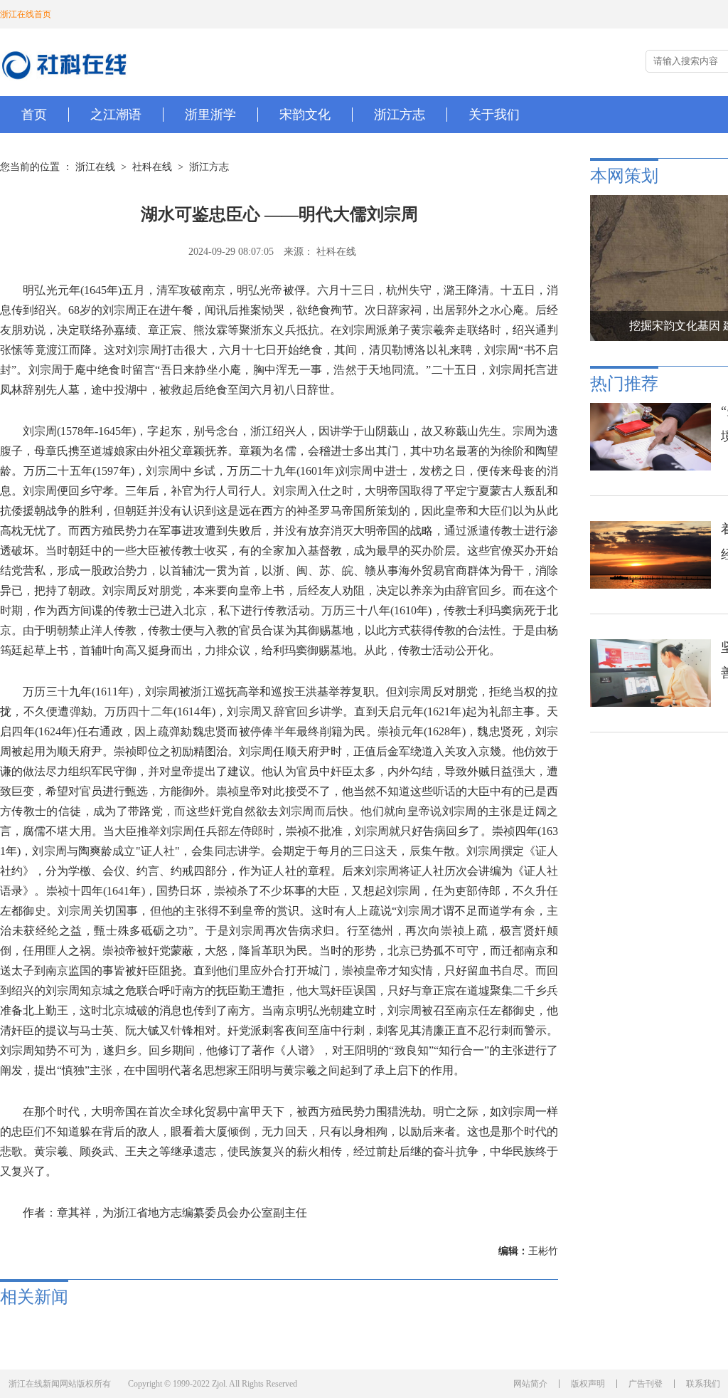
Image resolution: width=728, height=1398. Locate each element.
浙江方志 (209, 167)
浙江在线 (95, 167)
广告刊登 (645, 1383)
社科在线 (152, 167)
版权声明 (588, 1383)
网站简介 (530, 1383)
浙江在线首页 (25, 14)
